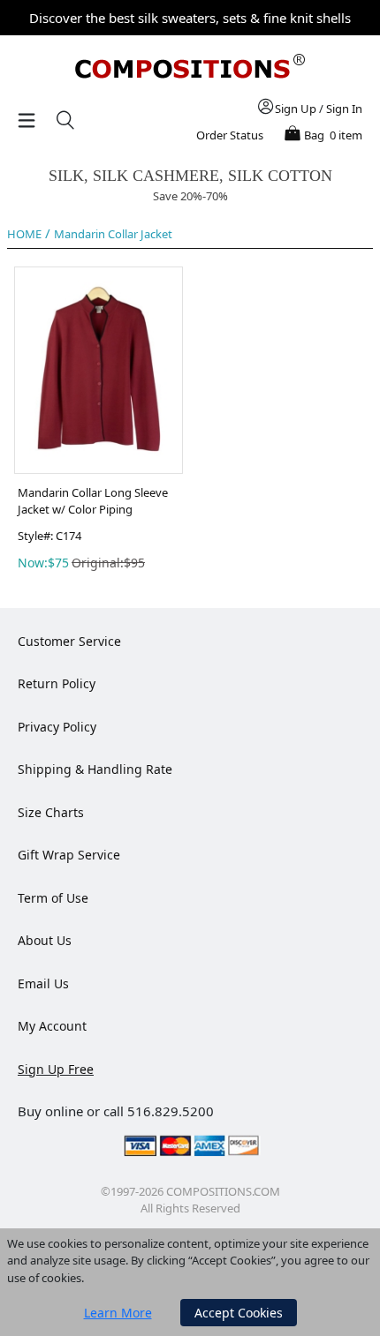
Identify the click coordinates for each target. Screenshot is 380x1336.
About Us (45, 940)
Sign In (344, 108)
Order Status (229, 135)
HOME (24, 234)
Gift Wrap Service (69, 854)
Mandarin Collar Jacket (113, 234)
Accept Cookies (238, 1312)
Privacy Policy (57, 726)
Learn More (118, 1312)
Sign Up (295, 108)
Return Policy (56, 683)
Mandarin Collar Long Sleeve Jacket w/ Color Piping (93, 501)
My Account (52, 1025)
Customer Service (69, 641)
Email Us (43, 983)
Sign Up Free (56, 1069)
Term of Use (53, 897)
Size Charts (51, 812)
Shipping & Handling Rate (95, 769)
